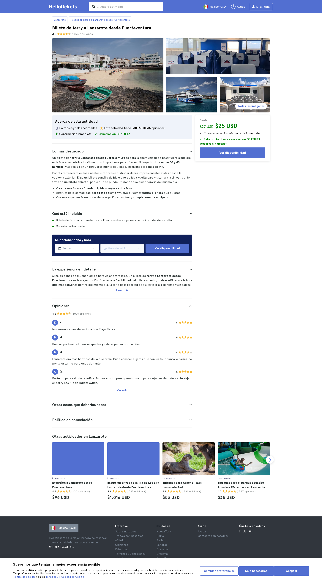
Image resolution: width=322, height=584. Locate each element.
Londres (162, 545)
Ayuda (202, 531)
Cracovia (162, 554)
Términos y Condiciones (130, 554)
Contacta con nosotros (213, 536)
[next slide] (270, 460)
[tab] (122, 151)
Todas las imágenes (251, 106)
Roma (160, 536)
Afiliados (120, 540)
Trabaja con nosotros (129, 536)
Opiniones (121, 545)
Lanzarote (60, 19)
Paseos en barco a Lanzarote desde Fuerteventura (100, 19)
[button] (122, 151)
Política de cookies (24, 576)
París (160, 540)
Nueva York (164, 531)
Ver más (122, 390)
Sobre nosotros (125, 531)
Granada (162, 549)
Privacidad (121, 549)
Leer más (122, 290)
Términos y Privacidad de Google (65, 576)
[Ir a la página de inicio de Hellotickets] (63, 7)
